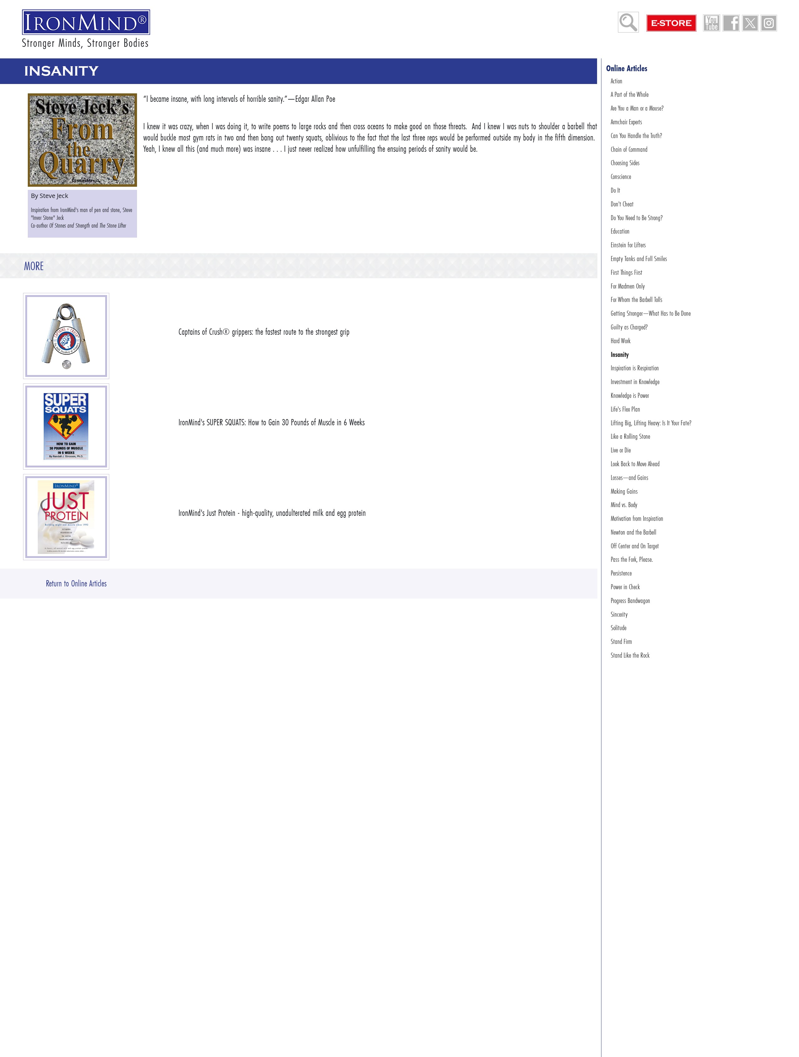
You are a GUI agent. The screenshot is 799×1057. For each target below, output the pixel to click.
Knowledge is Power (630, 395)
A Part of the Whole (630, 94)
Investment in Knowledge (635, 382)
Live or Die (621, 450)
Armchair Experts (626, 122)
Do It (615, 190)
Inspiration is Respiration (635, 368)
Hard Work (620, 341)
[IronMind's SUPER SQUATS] (66, 426)
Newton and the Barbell (633, 532)
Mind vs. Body (624, 505)
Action (616, 81)
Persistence (621, 573)
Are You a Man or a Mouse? (637, 108)
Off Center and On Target (635, 546)
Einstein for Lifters (628, 245)
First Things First (626, 272)
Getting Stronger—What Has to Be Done (651, 313)
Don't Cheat (622, 204)
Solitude (618, 628)
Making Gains (624, 491)
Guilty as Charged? (629, 327)
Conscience (621, 176)
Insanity (620, 354)
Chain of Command (629, 149)
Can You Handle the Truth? (636, 135)
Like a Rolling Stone (630, 436)
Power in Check (625, 587)
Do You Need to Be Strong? (637, 218)
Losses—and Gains (629, 477)
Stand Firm (621, 641)
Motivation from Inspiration (637, 518)
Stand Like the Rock (630, 655)
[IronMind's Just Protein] (66, 517)
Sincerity (619, 614)
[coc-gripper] (66, 336)
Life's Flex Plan (625, 409)
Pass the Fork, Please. (632, 559)
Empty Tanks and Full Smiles (639, 258)
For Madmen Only (628, 286)
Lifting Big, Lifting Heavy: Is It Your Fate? (651, 423)
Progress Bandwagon (630, 600)
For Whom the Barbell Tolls (636, 299)
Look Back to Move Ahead (635, 464)
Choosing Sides (625, 163)
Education (620, 231)
